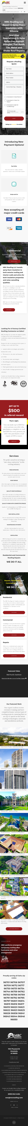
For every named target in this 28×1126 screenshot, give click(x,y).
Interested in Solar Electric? (14, 97)
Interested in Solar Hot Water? (13, 101)
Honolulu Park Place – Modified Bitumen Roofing (13, 789)
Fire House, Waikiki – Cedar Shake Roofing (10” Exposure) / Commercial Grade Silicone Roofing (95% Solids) (13, 921)
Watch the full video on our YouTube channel (13, 678)
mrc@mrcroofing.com (14, 1098)
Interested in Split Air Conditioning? (12, 105)
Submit (14, 118)
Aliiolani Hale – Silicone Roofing (9, 811)
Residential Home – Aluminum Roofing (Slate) (12, 832)
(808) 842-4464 (14, 1094)
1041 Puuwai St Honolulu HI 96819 (14, 1051)
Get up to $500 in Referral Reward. (11, 11)
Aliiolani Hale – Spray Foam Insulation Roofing (13, 875)
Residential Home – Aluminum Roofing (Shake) (13, 854)
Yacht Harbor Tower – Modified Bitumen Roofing (14, 768)
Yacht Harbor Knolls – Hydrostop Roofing (12, 747)
